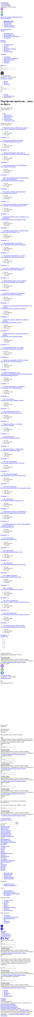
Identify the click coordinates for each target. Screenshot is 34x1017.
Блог (2, 863)
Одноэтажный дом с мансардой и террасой (12, 257)
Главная (6, 94)
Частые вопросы (8, 51)
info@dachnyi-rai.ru (6, 678)
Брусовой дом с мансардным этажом (10, 450)
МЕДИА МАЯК (24, 1010)
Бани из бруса (7, 117)
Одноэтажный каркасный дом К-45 (10, 438)
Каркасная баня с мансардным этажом (11, 577)
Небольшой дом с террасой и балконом (11, 361)
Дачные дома (7, 24)
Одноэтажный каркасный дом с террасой (12, 589)
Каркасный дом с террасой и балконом (11, 294)
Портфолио (7, 84)
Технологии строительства (11, 58)
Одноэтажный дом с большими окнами (11, 388)
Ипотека (3, 40)
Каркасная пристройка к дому (9, 539)
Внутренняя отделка (9, 35)
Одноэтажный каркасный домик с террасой (12, 463)
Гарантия (6, 50)
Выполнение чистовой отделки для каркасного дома (15, 602)
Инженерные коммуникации (11, 36)
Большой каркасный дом (7, 527)
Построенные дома (6, 29)
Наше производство (9, 59)
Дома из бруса (7, 115)
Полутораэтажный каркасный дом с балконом (13, 627)
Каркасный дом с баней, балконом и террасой (13, 513)
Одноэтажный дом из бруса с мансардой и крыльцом (15, 154)
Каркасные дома (8, 21)
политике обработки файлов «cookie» (19, 1014)
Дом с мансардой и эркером (8, 166)
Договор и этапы (8, 44)
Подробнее (4, 137)
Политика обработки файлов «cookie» (11, 1008)
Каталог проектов (5, 18)
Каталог (6, 81)
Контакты (6, 62)
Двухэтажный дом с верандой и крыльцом (12, 180)
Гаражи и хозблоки (9, 25)
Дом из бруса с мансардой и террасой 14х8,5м (13, 129)
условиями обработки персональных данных (14, 662)
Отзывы (6, 994)
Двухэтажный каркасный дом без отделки (12, 500)
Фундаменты (7, 37)
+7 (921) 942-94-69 (6, 5)
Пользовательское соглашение (9, 1005)
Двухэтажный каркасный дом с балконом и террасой (15, 614)
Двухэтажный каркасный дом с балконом (12, 349)
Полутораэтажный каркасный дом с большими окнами (15, 488)
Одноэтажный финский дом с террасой (11, 322)
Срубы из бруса (8, 119)
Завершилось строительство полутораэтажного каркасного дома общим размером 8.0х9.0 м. (16, 374)
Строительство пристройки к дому (10, 232)
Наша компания (8, 996)
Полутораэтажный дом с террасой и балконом (13, 308)
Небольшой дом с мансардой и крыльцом (12, 269)
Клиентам (3, 41)
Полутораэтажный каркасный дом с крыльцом (13, 244)
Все (5, 113)
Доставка (6, 46)
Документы (7, 61)
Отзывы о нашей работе (7, 836)
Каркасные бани (8, 22)
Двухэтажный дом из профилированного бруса (13, 205)
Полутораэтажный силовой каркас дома (11, 552)
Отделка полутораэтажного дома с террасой (12, 282)
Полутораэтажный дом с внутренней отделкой (13, 219)
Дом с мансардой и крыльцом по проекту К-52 (13, 475)
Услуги (2, 30)
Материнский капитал (10, 48)
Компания (3, 54)
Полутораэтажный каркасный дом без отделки (13, 564)
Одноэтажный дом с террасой (9, 193)
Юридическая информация (8, 1004)
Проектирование (8, 33)
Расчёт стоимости (6, 832)
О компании (7, 57)
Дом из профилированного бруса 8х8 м (11, 141)
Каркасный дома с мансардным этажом (11, 413)
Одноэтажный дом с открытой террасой (11, 336)
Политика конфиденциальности (9, 1007)
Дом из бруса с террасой (7, 425)
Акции (2, 850)
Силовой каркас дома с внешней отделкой (12, 400)
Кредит (6, 47)
